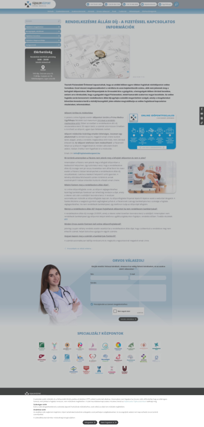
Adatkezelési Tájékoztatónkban (135, 401)
